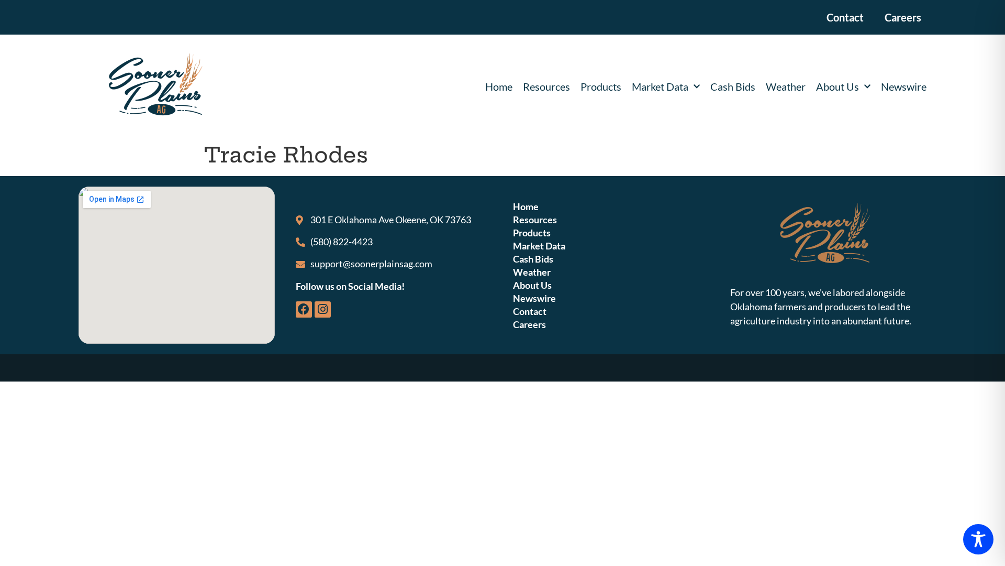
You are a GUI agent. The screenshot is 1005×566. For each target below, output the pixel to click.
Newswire (903, 86)
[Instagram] (323, 309)
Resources (546, 86)
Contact (845, 17)
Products (600, 86)
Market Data (660, 86)
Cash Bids (732, 86)
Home (498, 86)
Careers (903, 17)
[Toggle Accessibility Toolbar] (978, 539)
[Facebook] (304, 309)
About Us (837, 86)
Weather (786, 86)
